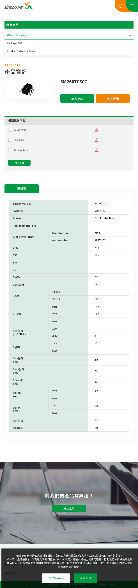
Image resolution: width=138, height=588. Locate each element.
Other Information (17, 35)
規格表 (21, 188)
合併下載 (19, 163)
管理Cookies (56, 578)
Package (18, 140)
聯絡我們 (69, 508)
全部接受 (85, 578)
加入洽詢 (113, 99)
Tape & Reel (20, 150)
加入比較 (77, 99)
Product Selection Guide (21, 51)
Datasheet (19, 129)
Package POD (14, 43)
